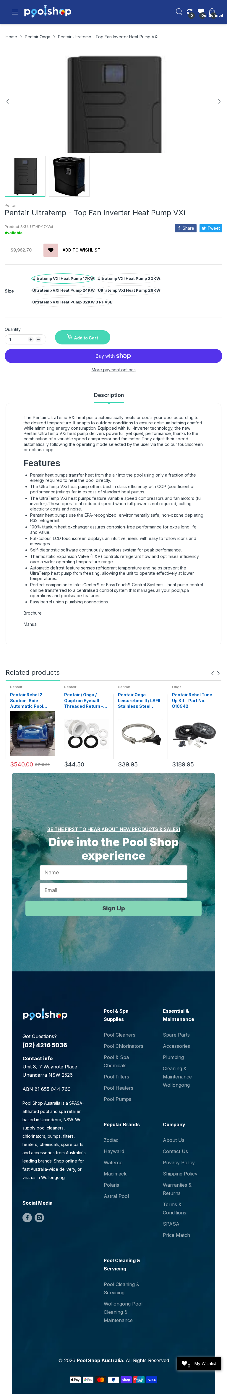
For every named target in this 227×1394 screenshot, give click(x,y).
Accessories (176, 1046)
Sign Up (113, 908)
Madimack (115, 1174)
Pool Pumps (117, 1099)
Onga (176, 687)
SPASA (171, 1224)
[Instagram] (39, 1217)
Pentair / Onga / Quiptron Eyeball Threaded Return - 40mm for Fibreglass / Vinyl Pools (86, 700)
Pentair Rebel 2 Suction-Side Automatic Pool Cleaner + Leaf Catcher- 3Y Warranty (26, 700)
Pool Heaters (118, 1088)
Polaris (111, 1185)
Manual (31, 624)
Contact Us (175, 1151)
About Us (173, 1140)
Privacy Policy (179, 1162)
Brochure (33, 612)
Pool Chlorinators (123, 1046)
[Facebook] (27, 1217)
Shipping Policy (180, 1174)
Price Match (176, 1235)
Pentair (11, 205)
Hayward (114, 1151)
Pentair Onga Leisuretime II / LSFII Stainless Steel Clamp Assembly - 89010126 (139, 700)
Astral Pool (116, 1196)
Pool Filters (116, 1077)
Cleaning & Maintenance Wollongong (177, 1076)
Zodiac (111, 1140)
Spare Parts (176, 1035)
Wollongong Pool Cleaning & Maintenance (123, 1312)
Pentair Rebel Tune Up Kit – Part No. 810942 (192, 700)
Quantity (13, 329)
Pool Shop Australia (100, 1360)
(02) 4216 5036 (44, 1045)
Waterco (113, 1162)
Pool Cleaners (119, 1035)
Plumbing (173, 1057)
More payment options (114, 369)
